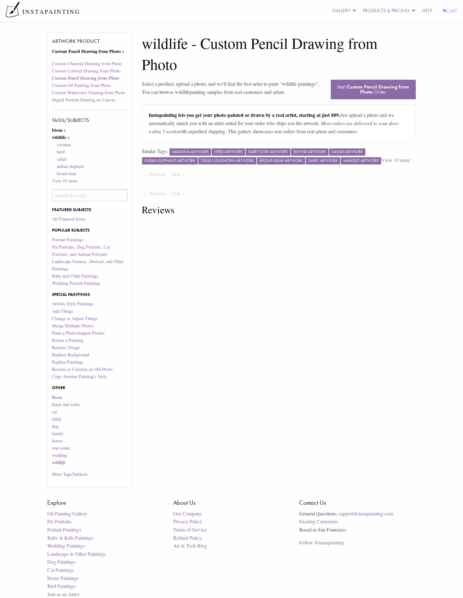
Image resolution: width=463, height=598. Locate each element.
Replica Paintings (67, 362)
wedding (59, 455)
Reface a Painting (67, 340)
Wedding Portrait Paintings (76, 283)
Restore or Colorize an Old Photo (82, 369)
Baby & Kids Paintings (70, 537)
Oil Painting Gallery (67, 513)
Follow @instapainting (321, 542)
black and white (66, 404)
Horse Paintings (63, 578)
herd (61, 152)
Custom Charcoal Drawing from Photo (87, 63)
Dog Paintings (61, 561)
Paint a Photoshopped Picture (78, 333)
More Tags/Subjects (70, 474)
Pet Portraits (59, 521)
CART (451, 11)
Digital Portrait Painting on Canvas (83, 100)
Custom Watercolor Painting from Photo (88, 92)
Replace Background (70, 355)
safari (62, 159)
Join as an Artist (63, 594)
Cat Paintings (60, 569)
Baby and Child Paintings (75, 276)
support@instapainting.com (366, 513)
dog (55, 426)
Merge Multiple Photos (73, 326)
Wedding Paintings (66, 545)
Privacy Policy (187, 521)
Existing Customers (318, 521)
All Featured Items (69, 219)
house (57, 441)
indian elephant (70, 166)
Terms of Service (190, 529)
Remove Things (66, 347)
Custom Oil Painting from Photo (81, 85)
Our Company (187, 513)
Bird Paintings (61, 586)
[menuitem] (342, 11)
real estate (61, 448)
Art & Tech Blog (190, 545)
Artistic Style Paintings (73, 304)
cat (54, 412)
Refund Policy (187, 537)
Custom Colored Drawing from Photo (86, 71)
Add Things (62, 311)
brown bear (67, 173)
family (58, 433)
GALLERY (341, 10)
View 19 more (395, 160)
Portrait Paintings (67, 240)
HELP (427, 10)
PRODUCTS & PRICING (386, 10)
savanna (64, 144)
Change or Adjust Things (75, 318)
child (56, 419)
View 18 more (64, 181)
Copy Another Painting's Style (79, 376)
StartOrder (373, 89)
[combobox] (89, 195)
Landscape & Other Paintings (76, 553)
